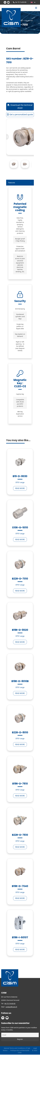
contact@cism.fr (11, 990)
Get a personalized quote (21, 114)
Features (11, 182)
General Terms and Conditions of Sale (17, 1031)
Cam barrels (28, 21)
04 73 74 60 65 (20, 2)
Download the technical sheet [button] (21, 106)
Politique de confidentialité (19, 1034)
